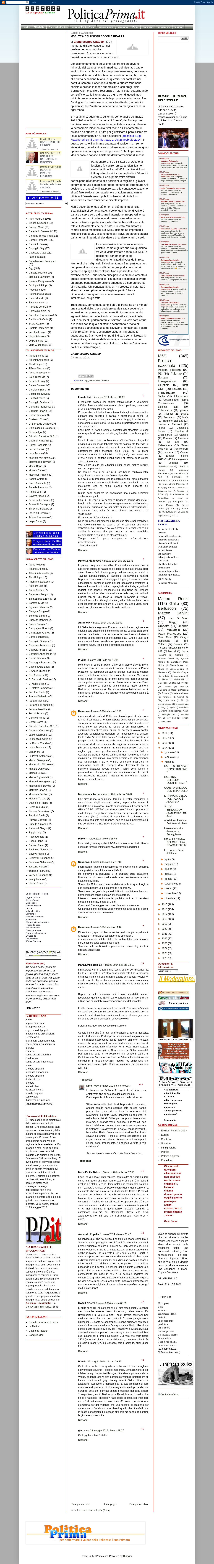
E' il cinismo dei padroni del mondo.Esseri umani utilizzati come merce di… (174, 309)
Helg (163, 707)
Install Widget (173, 331)
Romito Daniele (37, 311)
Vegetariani (163, 515)
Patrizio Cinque (180, 672)
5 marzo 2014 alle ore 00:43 (115, 1085)
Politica (105, 380)
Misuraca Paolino (38, 794)
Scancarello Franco (39, 500)
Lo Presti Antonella (39, 756)
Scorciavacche (177, 494)
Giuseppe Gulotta (167, 683)
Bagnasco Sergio (38, 594)
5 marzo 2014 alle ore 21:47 (115, 1234)
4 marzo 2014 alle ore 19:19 (106, 927)
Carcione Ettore (37, 389)
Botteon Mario (36, 227)
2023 (165, 943)
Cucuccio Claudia (39, 252)
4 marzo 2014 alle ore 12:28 (109, 397)
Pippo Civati (182, 711)
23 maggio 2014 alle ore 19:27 (107, 1430)
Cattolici (183, 434)
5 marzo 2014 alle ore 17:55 (118, 1172)
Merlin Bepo (35, 466)
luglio (168, 874)
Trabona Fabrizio (38, 870)
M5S (98, 380)
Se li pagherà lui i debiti (178, 280)
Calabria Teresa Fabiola (42, 235)
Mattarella (173, 629)
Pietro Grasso (177, 665)
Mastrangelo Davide (40, 462)
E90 (173, 515)
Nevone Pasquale (39, 281)
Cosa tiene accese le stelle (44, 1322)
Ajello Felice (36, 564)
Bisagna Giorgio (38, 611)
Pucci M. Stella (37, 815)
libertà (161, 427)
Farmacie (177, 477)
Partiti (135, 27)
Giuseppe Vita (181, 704)
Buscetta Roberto (38, 620)
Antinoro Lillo (36, 586)
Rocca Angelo (36, 836)
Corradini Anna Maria (40, 654)
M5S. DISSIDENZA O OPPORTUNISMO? (176, 769)
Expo (180, 498)
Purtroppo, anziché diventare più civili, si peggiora (172, 293)
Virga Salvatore (37, 336)
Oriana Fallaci (167, 711)
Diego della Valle (166, 700)
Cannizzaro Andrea (39, 632)
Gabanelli (179, 679)
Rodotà (165, 676)
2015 (165, 904)
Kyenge (184, 683)
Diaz (183, 512)
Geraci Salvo (36, 722)
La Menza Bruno (38, 734)
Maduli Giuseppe (38, 760)
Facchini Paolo (37, 692)
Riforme (167, 438)
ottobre (169, 888)
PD (160, 373)
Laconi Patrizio (37, 449)
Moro (173, 690)
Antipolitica (163, 498)
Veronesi (166, 697)
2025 (165, 953)
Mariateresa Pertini (89, 794)
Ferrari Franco (36, 713)
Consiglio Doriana (39, 402)
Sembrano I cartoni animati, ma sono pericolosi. (174, 166)
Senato (181, 487)
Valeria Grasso (181, 693)
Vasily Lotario (36, 879)
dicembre (170, 898)
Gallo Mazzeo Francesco (42, 261)
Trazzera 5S (164, 491)
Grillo (92, 380)
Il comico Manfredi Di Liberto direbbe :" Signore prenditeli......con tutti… (173, 208)
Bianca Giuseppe (38, 223)
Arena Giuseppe (38, 372)
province (168, 452)
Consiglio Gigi (36, 248)
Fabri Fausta (36, 257)
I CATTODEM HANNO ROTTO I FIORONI (50, 156)
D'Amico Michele (38, 671)
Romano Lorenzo (38, 306)
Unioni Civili (179, 473)
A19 (160, 477)
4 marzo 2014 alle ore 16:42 (106, 711)
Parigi (161, 487)
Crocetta (163, 626)
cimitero (184, 508)
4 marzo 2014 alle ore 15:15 (102, 660)
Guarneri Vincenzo (39, 440)
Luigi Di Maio (178, 618)
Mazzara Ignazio (38, 790)
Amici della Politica (58, 27)
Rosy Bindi (171, 718)
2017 (165, 914)
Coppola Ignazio (38, 411)
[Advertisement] (109, 1493)
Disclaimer (123, 27)
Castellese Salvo (38, 394)
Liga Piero (34, 751)
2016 (165, 909)
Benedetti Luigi (37, 381)
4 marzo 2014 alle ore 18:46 (101, 838)
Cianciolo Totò (37, 244)
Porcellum (166, 1160)
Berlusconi (167, 608)
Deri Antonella (36, 675)
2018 (165, 919)
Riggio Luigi (35, 491)
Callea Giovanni (38, 385)
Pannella (174, 662)
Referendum (165, 445)
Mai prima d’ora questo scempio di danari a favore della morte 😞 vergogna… (174, 266)
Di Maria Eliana (37, 683)
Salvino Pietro (36, 845)
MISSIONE (39, 27)
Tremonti (184, 718)
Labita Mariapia (37, 747)
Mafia (185, 417)
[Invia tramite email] (80, 376)
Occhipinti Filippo (38, 285)
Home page (148, 27)
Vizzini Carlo (36, 883)
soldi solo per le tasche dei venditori (172, 164)
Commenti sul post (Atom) (96, 1510)
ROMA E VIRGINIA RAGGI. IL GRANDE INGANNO (50, 186)
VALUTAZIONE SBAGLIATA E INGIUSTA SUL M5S (48, 144)
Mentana (162, 672)
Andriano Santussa (39, 581)
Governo (168, 399)
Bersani (178, 644)
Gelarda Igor (35, 432)
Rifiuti (160, 494)
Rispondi (83, 550)
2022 (165, 938)
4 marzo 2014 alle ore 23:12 (118, 964)
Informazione (181, 396)
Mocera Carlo (36, 470)
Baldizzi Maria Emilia (40, 598)
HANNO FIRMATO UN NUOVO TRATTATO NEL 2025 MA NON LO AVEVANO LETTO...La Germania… (174, 326)
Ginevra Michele (38, 272)
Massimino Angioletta (40, 457)
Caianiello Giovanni (40, 231)
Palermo (176, 373)
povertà (184, 410)
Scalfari (179, 655)
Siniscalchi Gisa (38, 508)
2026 (165, 958)
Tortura (173, 508)
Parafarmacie (181, 480)
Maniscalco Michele (40, 764)
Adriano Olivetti (166, 658)
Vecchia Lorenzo (38, 332)
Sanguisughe (36, 1335)
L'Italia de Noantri (38, 1330)
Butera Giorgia (37, 624)
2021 (165, 933)
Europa (163, 377)
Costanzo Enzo (37, 419)
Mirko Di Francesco (89, 560)
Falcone (162, 647)
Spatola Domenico (39, 328)
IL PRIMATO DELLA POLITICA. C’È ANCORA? (175, 798)
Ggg (86, 380)
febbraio (169, 757)
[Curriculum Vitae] (168, 1394)
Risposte (87, 1079)
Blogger (127, 1556)
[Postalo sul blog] (83, 376)
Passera (184, 690)
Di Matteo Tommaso (40, 688)
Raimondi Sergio (38, 828)
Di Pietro (163, 679)
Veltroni (164, 721)
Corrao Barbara (37, 415)
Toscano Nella (37, 866)
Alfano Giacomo (38, 368)
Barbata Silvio (36, 603)
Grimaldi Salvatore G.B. (42, 436)
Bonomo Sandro (38, 615)
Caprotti (180, 697)
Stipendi (173, 462)
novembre (170, 893)
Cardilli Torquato (38, 240)
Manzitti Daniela (38, 768)
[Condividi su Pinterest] (92, 376)
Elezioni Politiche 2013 (174, 1130)
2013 (165, 743)
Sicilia (161, 396)
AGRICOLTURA (169, 512)
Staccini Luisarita (38, 513)
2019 (165, 924)
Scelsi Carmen (37, 323)
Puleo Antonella (37, 483)
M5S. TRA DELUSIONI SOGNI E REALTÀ (175, 780)
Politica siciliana (169, 369)
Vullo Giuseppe (37, 345)
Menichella (183, 707)
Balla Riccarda (37, 377)
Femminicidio (164, 480)
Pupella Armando (38, 487)
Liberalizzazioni (165, 466)
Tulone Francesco (39, 517)
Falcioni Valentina (39, 696)
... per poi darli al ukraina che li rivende (171, 193)
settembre (170, 883)
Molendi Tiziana (37, 798)
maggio (169, 864)
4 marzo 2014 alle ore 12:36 (117, 560)
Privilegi (168, 413)
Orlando (183, 626)
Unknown (84, 711)
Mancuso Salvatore (39, 277)
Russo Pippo (36, 841)
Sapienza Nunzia (38, 849)
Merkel (172, 651)
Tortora (165, 693)
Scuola (184, 413)
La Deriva (34, 1326)
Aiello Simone (36, 355)
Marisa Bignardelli (39, 777)
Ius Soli (173, 442)
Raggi (173, 622)
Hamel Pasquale (38, 445)
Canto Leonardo (38, 637)
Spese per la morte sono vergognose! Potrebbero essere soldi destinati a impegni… (173, 235)
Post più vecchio (138, 1504)
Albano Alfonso (37, 569)
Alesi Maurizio (36, 218)
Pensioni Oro (181, 448)
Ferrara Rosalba (38, 709)
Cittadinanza (165, 410)
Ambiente (183, 438)
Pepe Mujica (165, 505)
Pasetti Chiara (36, 479)
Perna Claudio (37, 807)
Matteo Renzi (173, 598)
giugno (169, 869)
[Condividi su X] (86, 376)
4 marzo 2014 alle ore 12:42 (106, 622)
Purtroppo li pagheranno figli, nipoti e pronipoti (174, 180)
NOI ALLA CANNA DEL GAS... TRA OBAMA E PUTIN (175, 842)
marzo (168, 761)
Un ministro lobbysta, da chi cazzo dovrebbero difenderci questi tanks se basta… (174, 251)
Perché (26, 27)
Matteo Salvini (173, 613)
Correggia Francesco (40, 662)
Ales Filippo (35, 364)
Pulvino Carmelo (38, 820)
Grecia (180, 491)
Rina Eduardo (36, 298)
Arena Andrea (36, 590)
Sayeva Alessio (37, 496)
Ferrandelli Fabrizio (39, 705)
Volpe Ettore (35, 521)
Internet (162, 501)
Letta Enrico (178, 647)
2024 (165, 948)
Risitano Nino (36, 302)
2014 (165, 748)
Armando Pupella (88, 1234)
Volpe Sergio (36, 340)
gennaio (169, 752)
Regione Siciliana (173, 420)
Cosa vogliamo (106, 27)
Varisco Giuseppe (38, 875)
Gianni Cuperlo (164, 704)
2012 (165, 738)
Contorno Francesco (40, 406)
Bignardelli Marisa (39, 607)
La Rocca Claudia (39, 743)
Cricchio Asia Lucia (39, 666)
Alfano (161, 669)
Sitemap (179, 27)
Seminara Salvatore (40, 862)
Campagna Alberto (39, 628)
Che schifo (174, 221)
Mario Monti (165, 637)
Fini (182, 700)
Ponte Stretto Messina (173, 484)
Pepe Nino (35, 289)
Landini (167, 686)
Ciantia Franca (37, 398)
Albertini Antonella (39, 360)
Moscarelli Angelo (39, 474)
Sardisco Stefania (38, 319)
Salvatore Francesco (40, 315)
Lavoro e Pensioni (170, 424)
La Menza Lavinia (38, 739)
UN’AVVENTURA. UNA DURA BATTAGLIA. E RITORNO (50, 172)
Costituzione (164, 27)
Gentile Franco (37, 717)
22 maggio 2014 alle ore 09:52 (104, 1361)
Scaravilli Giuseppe (39, 504)
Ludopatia (178, 501)
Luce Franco (36, 453)
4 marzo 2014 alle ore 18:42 (116, 794)
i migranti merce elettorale (173, 319)
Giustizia (164, 385)
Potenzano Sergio (39, 294)
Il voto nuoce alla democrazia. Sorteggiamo (173, 831)
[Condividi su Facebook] (89, 376)
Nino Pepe (92, 1085)
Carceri (184, 452)
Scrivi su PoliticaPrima (83, 27)
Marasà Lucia (36, 773)
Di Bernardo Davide (40, 423)
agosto (169, 878)
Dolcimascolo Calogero (42, 428)
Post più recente (80, 1504)
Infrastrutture (166, 392)
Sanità (171, 487)
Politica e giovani (178, 459)
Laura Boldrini (177, 669)
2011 (165, 733)
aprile (168, 859)
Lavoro (177, 388)
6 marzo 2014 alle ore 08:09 (111, 1303)
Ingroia (172, 707)
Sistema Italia (168, 407)
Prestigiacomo (168, 714)
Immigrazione (167, 381)
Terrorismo (169, 417)
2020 (165, 929)
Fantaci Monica (37, 700)
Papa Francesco (169, 633)
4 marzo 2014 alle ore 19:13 (106, 862)
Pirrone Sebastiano (39, 811)
